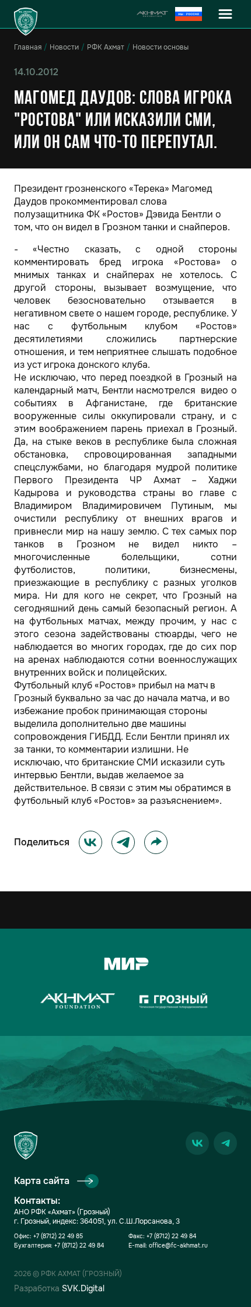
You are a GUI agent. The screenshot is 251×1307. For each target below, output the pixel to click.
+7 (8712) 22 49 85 (58, 1236)
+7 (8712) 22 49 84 (79, 1245)
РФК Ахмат (105, 47)
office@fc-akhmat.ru (178, 1245)
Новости (64, 47)
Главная (27, 47)
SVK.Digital (83, 1288)
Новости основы (161, 47)
